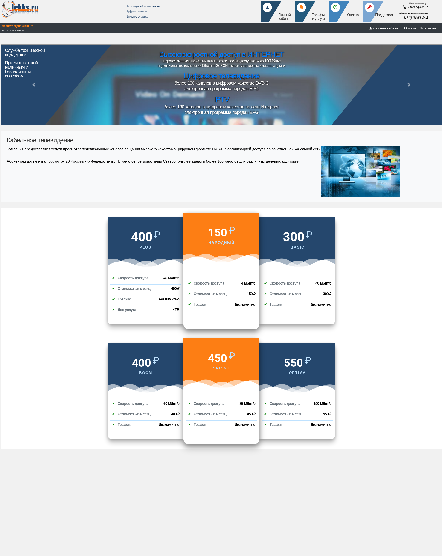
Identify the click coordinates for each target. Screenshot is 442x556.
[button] (34, 84)
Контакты (428, 28)
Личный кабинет (386, 28)
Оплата (410, 28)
